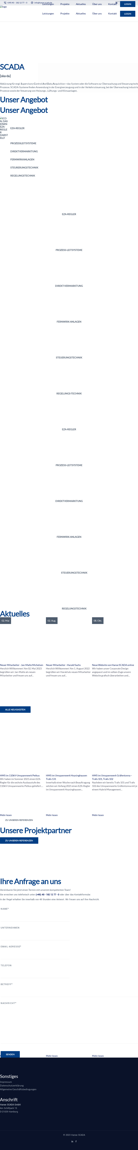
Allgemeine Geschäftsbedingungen (18, 1089)
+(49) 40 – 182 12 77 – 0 (17, 2)
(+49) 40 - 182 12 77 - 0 (47, 894)
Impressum (6, 1081)
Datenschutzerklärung (12, 1085)
